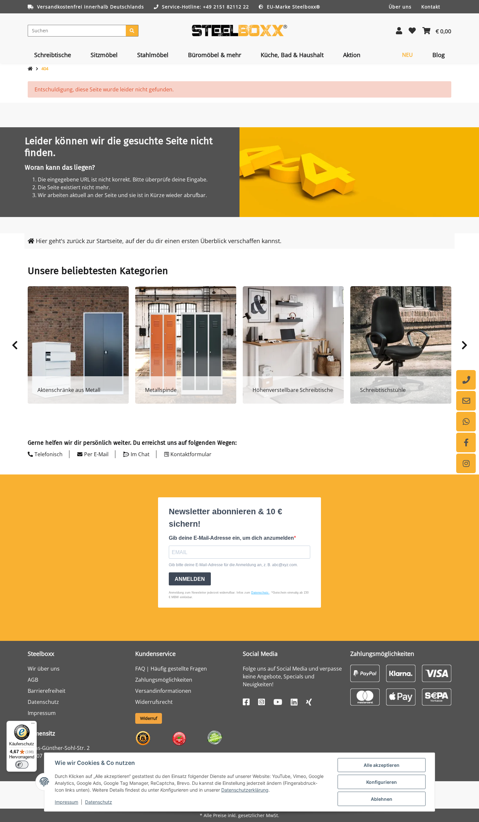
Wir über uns (44, 668)
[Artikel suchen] (132, 31)
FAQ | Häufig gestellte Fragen (171, 668)
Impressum (66, 802)
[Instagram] (466, 463)
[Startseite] (30, 69)
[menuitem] (52, 55)
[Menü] (33, 725)
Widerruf (148, 718)
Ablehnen (381, 799)
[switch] (21, 764)
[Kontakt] (466, 401)
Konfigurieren (381, 782)
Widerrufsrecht (154, 702)
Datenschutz (98, 802)
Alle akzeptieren (381, 765)
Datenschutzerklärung (245, 790)
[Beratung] (466, 380)
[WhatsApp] (466, 421)
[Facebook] (466, 442)
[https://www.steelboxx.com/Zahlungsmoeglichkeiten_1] (365, 672)
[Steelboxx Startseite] (239, 30)
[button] (399, 31)
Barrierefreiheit (46, 690)
